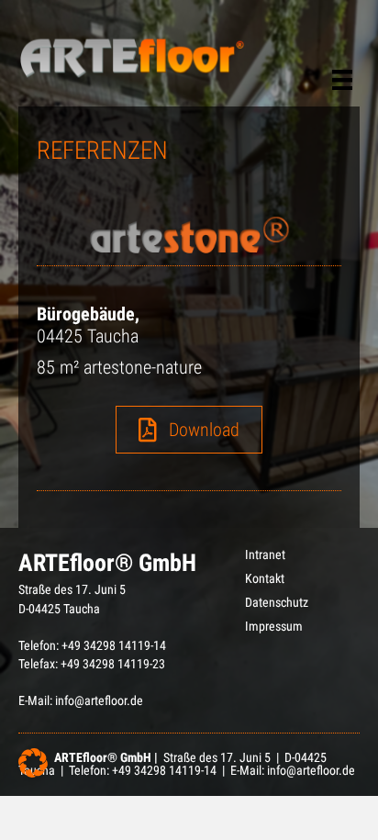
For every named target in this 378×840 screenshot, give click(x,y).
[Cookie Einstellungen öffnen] (33, 773)
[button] (189, 430)
